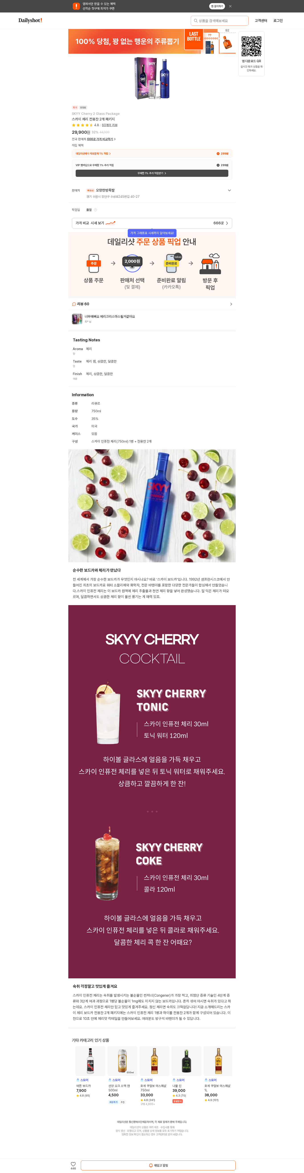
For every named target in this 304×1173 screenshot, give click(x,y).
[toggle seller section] (229, 190)
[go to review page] (231, 304)
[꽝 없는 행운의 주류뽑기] (152, 41)
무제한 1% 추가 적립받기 (150, 173)
